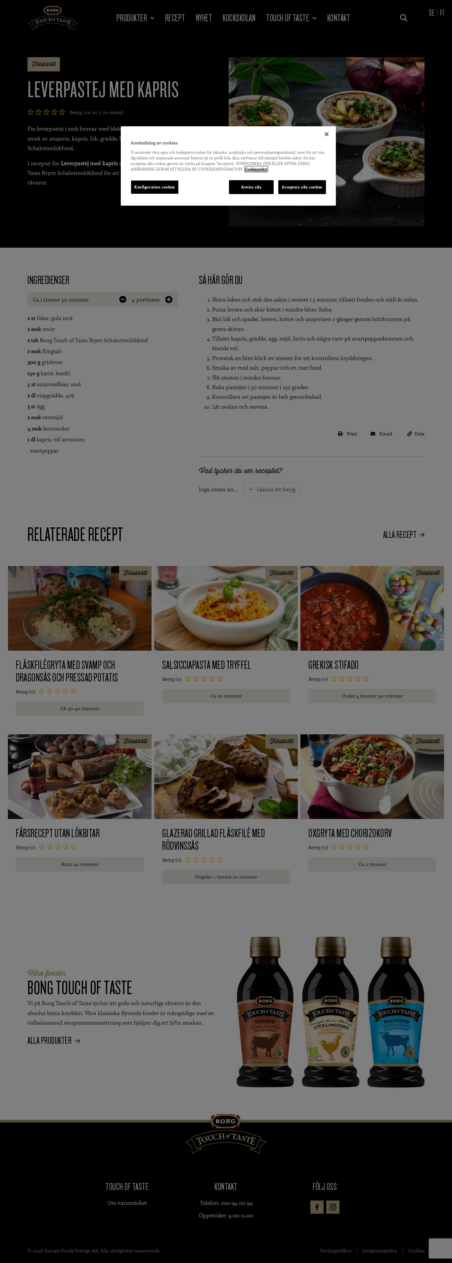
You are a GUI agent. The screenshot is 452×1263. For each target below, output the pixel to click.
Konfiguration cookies (154, 186)
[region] (228, 166)
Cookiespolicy (256, 169)
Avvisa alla (251, 186)
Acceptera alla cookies (302, 186)
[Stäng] (326, 134)
